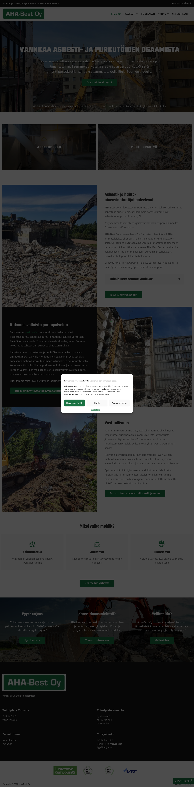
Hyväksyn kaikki (74, 402)
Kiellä (97, 402)
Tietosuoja (95, 409)
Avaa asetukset (119, 402)
